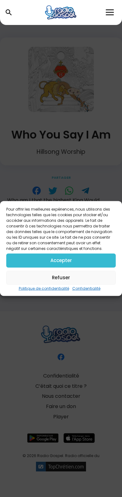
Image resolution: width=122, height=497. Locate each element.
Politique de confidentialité (44, 288)
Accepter (61, 260)
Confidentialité (86, 288)
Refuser (61, 277)
